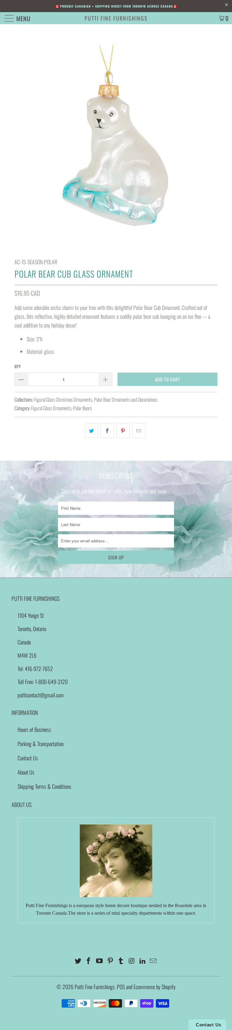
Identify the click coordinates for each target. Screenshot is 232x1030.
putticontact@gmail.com (41, 695)
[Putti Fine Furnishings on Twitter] (77, 960)
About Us (26, 772)
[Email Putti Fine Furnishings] (153, 960)
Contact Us (28, 758)
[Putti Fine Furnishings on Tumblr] (121, 960)
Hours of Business (34, 729)
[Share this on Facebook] (107, 430)
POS (121, 987)
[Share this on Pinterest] (123, 430)
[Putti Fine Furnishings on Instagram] (132, 960)
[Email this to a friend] (138, 430)
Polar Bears (82, 408)
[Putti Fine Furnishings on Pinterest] (110, 960)
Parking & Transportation (40, 744)
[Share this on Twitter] (91, 430)
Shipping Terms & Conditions (44, 786)
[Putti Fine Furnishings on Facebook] (88, 960)
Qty (17, 366)
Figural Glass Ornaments (51, 408)
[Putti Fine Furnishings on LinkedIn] (142, 960)
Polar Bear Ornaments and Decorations (125, 399)
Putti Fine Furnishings (116, 18)
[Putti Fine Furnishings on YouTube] (99, 960)
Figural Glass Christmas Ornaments (63, 399)
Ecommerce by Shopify (155, 987)
